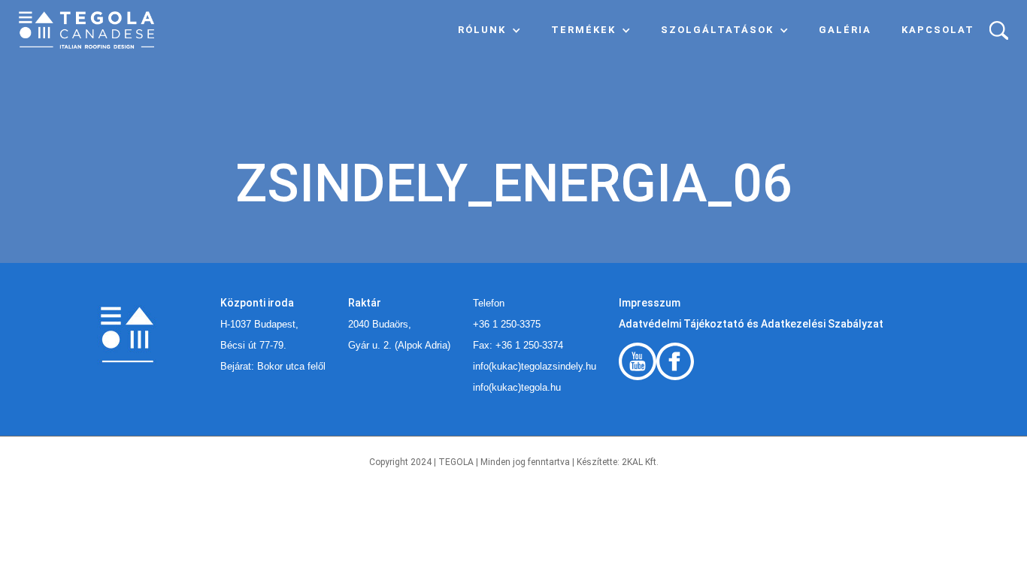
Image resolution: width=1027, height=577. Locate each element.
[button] (489, 30)
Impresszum (649, 303)
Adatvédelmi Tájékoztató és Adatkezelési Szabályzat (751, 324)
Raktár (364, 303)
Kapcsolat (937, 29)
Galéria (845, 29)
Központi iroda (257, 303)
